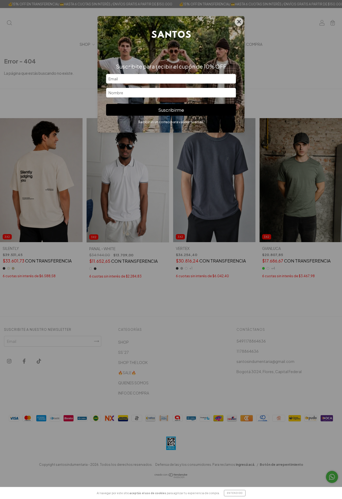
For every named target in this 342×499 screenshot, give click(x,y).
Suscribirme (171, 110)
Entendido (235, 493)
